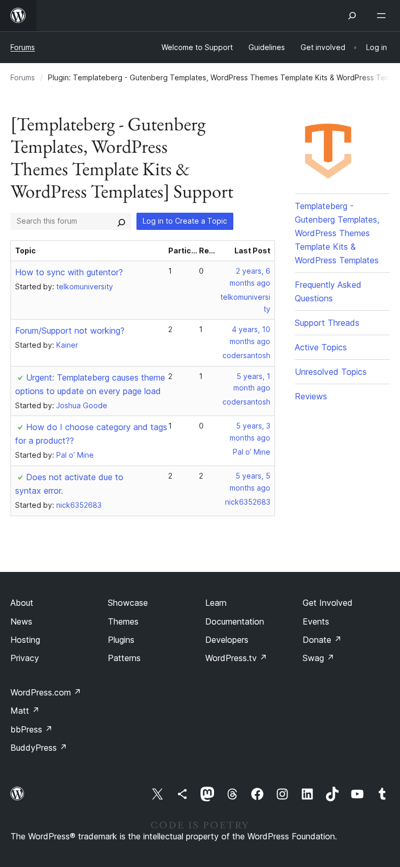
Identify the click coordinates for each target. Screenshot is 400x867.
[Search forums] (121, 221)
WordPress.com (45, 692)
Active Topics (321, 347)
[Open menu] (383, 15)
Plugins (121, 639)
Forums (22, 47)
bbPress (31, 729)
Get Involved (328, 602)
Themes (123, 621)
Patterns (124, 658)
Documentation (234, 621)
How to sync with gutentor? (69, 272)
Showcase (128, 602)
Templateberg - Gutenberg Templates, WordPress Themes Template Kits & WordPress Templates (337, 233)
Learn (216, 602)
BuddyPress (38, 747)
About (21, 602)
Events (316, 621)
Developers (226, 639)
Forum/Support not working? (69, 330)
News (21, 621)
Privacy (24, 658)
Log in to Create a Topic (185, 220)
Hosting (25, 639)
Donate (322, 639)
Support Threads (327, 323)
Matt (25, 710)
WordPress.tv (236, 658)
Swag (318, 658)
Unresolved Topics (331, 372)
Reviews (311, 396)
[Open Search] (352, 15)
